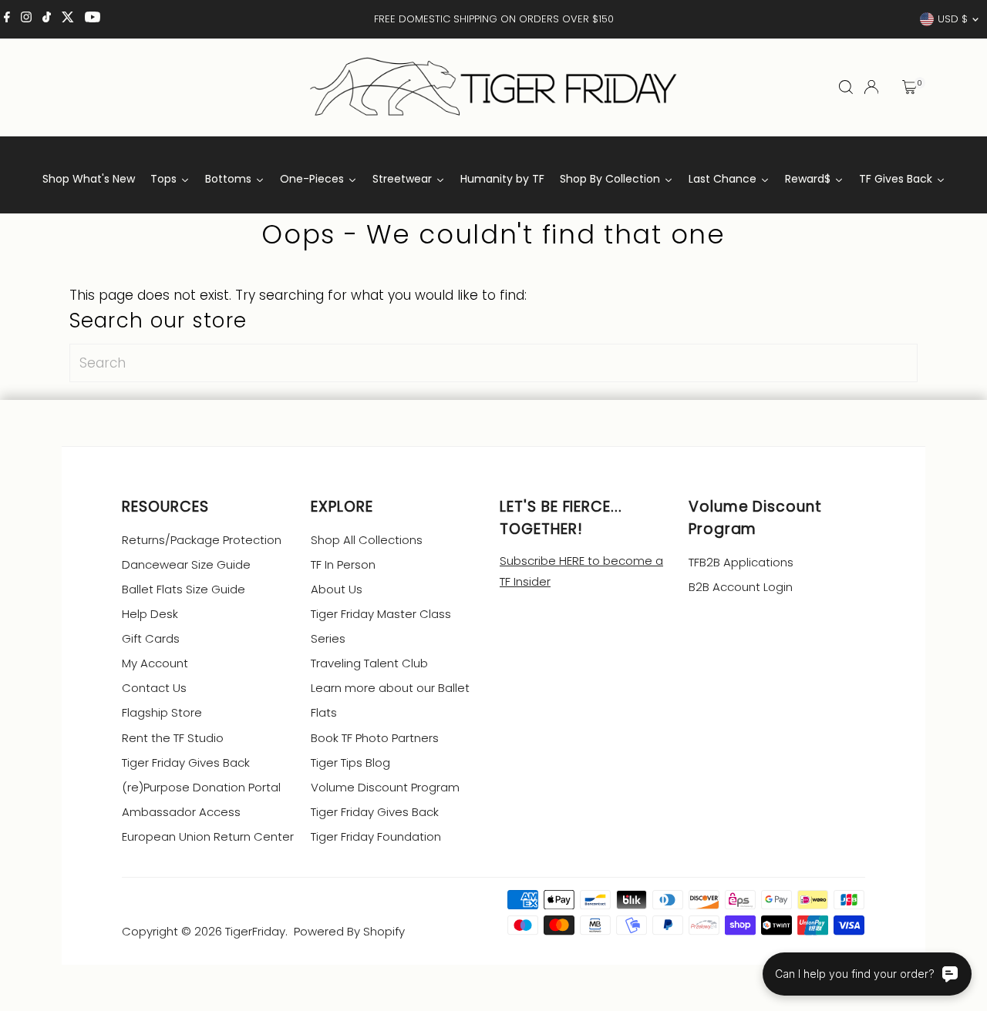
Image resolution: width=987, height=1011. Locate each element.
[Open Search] (846, 87)
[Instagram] (26, 19)
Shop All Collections (367, 540)
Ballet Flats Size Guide (183, 589)
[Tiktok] (47, 19)
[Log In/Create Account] (871, 87)
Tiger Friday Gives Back (186, 762)
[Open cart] (909, 87)
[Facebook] (7, 19)
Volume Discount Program (385, 787)
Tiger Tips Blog (350, 762)
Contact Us (154, 688)
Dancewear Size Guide (186, 564)
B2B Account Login (741, 587)
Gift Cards (151, 638)
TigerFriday (255, 931)
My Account (155, 663)
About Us (336, 589)
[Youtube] (92, 19)
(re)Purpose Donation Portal (201, 787)
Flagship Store (162, 712)
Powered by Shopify (349, 931)
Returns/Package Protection (201, 540)
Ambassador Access (181, 812)
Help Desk (150, 614)
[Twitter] (68, 19)
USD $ (953, 19)
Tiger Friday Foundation (376, 836)
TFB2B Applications (741, 562)
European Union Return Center (208, 836)
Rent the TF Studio (173, 738)
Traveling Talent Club (369, 663)
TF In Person (343, 564)
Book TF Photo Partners (375, 738)
